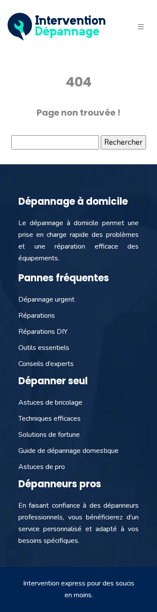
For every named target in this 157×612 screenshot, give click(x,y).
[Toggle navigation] (140, 26)
